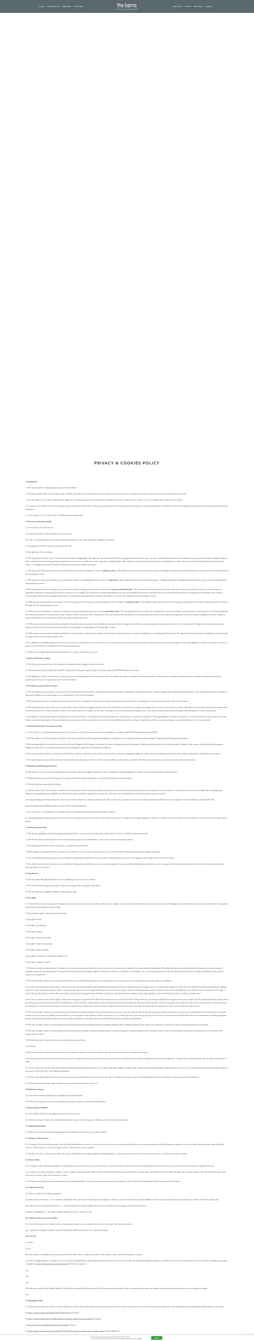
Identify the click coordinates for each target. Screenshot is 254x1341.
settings (139, 1339)
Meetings (198, 6)
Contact (209, 6)
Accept (156, 1338)
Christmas (178, 6)
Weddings (66, 6)
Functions (78, 6)
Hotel (42, 6)
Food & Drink (53, 6)
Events (188, 6)
